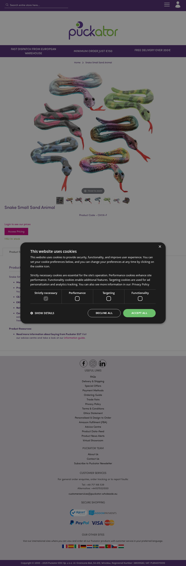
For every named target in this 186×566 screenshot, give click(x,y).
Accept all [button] (139, 313)
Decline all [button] (104, 313)
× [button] (159, 246)
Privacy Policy (140, 284)
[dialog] (93, 283)
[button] (42, 313)
